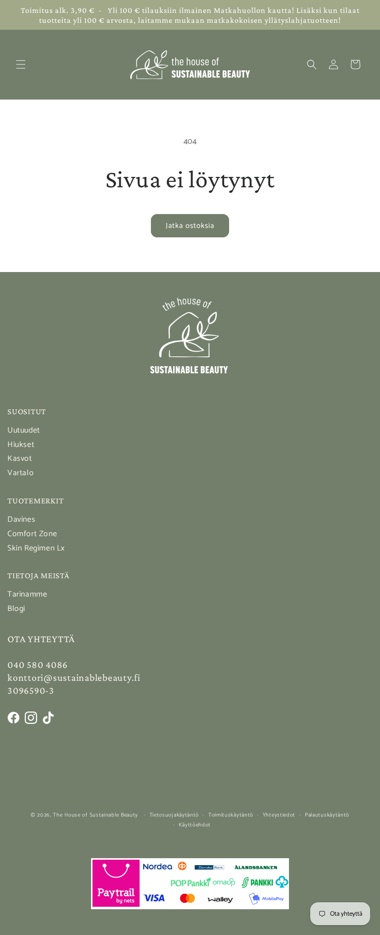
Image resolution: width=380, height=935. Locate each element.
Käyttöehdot (195, 825)
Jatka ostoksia (190, 226)
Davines (21, 519)
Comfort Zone (32, 534)
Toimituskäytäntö (230, 815)
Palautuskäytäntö (327, 815)
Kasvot (19, 458)
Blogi (16, 608)
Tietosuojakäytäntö (174, 815)
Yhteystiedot (279, 815)
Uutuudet (23, 430)
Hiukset (20, 444)
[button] (21, 64)
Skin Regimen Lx (36, 548)
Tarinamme (27, 594)
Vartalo (20, 473)
